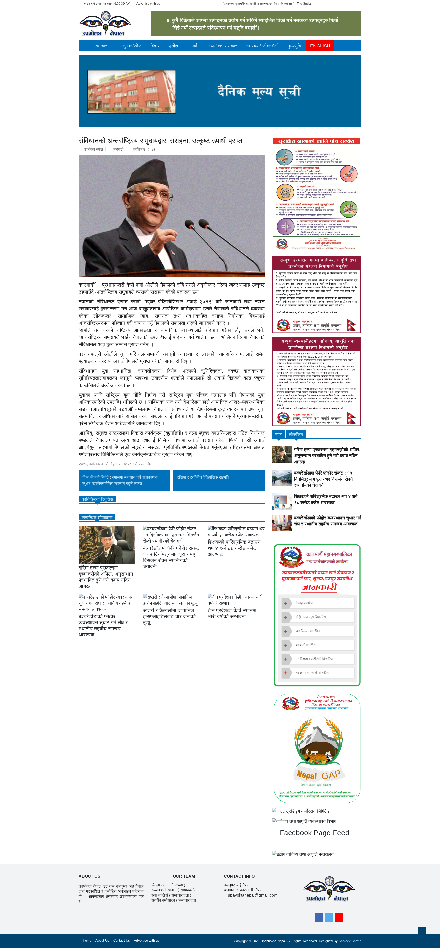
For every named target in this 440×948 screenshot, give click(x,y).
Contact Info (239, 876)
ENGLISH (320, 45)
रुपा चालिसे (159, 895)
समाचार (101, 45)
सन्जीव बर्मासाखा (163, 900)
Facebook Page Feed (313, 833)
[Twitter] (329, 917)
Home (87, 940)
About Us (102, 940)
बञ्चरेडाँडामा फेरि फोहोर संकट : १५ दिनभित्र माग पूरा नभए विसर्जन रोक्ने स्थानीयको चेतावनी (323, 479)
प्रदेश (173, 45)
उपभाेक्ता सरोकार (223, 45)
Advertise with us (148, 3)
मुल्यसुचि (294, 45)
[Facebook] (319, 917)
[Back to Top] (422, 930)
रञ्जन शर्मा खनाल (164, 890)
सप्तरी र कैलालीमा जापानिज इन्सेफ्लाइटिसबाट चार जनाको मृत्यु (169, 616)
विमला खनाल (160, 885)
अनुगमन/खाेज (130, 45)
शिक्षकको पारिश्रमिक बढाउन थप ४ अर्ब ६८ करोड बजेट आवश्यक (234, 548)
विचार (155, 45)
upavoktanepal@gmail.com (252, 895)
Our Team (184, 876)
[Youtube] (339, 917)
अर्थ (193, 45)
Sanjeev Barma (350, 941)
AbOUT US (89, 876)
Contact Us (121, 940)
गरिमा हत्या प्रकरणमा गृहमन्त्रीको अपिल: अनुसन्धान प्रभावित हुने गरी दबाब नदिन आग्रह (327, 455)
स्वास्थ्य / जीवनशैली (262, 45)
